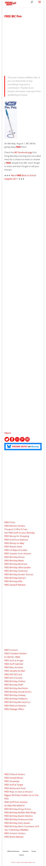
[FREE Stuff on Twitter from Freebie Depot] (6, 441)
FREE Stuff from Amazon (16, 802)
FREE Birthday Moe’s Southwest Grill (21, 826)
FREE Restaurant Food (15, 788)
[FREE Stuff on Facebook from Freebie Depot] (12, 441)
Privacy (34, 851)
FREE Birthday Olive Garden (17, 567)
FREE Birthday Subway (15, 695)
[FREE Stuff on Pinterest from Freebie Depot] (22, 441)
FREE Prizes (9, 522)
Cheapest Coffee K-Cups (15, 529)
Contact (21, 855)
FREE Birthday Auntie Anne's (17, 691)
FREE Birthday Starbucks (16, 570)
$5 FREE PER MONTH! (14, 805)
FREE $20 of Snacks (13, 677)
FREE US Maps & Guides (15, 550)
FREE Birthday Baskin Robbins (18, 816)
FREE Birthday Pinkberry (15, 698)
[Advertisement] (23, 46)
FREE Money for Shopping (16, 536)
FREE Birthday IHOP (13, 684)
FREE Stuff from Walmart (16, 539)
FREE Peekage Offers (14, 709)
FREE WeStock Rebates (15, 705)
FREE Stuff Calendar (13, 664)
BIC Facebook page (23, 152)
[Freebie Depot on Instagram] (27, 441)
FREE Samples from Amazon (17, 553)
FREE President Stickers (15, 653)
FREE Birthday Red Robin (16, 688)
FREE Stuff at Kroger (14, 660)
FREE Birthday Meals (14, 560)
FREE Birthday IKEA (13, 581)
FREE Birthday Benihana (15, 564)
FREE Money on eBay (14, 543)
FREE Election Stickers (14, 525)
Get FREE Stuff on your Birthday (19, 532)
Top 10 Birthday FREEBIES (16, 829)
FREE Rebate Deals (13, 546)
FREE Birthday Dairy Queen (17, 823)
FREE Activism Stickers (15, 833)
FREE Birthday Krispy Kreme (17, 809)
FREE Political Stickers (14, 774)
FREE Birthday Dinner (14, 557)
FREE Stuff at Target (13, 784)
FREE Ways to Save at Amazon (18, 791)
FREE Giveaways (12, 781)
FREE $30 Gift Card (13, 674)
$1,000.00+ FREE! (12, 657)
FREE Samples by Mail (14, 670)
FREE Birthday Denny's (15, 577)
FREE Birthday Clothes (14, 681)
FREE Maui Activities (13, 667)
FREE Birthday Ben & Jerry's (17, 702)
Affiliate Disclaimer (13, 851)
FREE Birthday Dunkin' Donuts (18, 574)
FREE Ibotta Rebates (14, 836)
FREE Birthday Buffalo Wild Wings (20, 812)
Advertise (25, 851)
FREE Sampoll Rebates (15, 584)
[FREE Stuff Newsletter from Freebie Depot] (17, 441)
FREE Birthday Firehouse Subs (18, 819)
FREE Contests (11, 650)
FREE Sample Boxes (13, 777)
